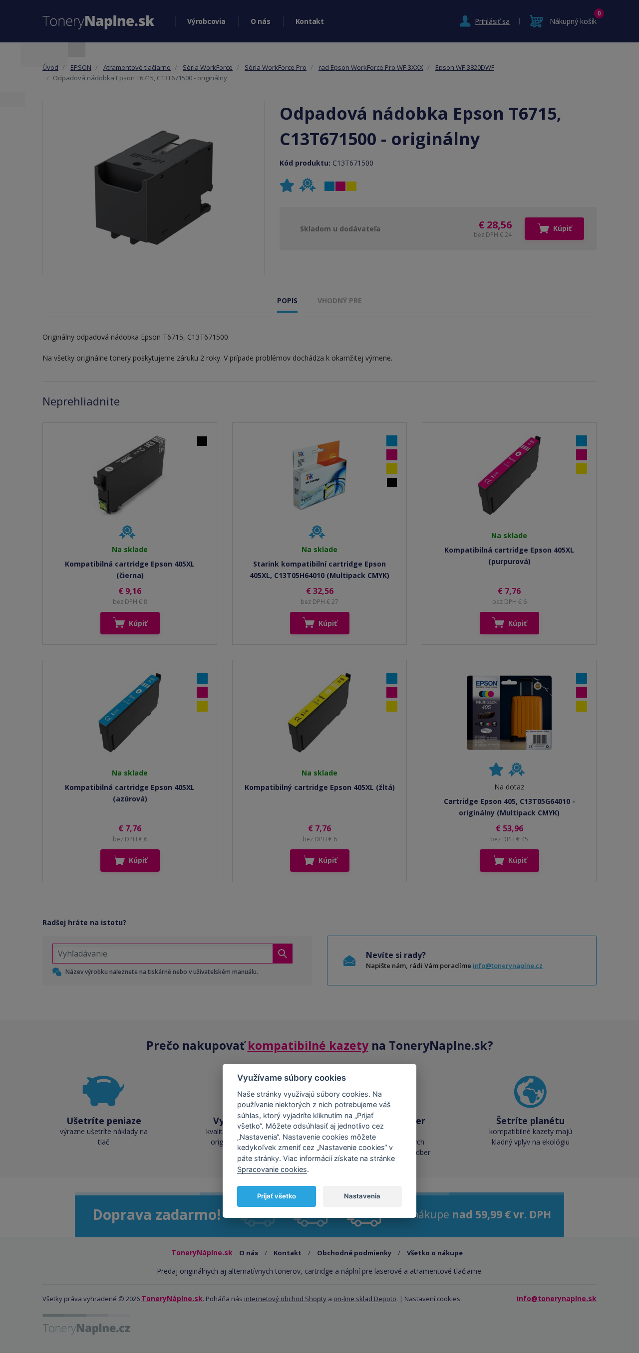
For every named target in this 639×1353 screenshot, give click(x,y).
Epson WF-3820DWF (464, 67)
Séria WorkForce (208, 67)
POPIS (287, 300)
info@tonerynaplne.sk (557, 1298)
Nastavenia (362, 1195)
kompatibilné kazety (308, 1045)
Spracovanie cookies (272, 1168)
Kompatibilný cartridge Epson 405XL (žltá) (320, 787)
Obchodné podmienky (354, 1252)
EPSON (80, 67)
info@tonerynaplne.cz (508, 965)
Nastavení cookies (432, 1298)
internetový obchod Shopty (285, 1298)
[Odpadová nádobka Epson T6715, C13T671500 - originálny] (154, 188)
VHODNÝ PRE (340, 300)
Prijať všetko (276, 1195)
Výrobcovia (206, 21)
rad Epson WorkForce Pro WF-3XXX (371, 67)
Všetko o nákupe (435, 1252)
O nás (261, 21)
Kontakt (310, 21)
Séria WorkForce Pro (276, 67)
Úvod (50, 67)
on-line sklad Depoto (364, 1298)
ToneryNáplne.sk (172, 1298)
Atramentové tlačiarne (137, 67)
